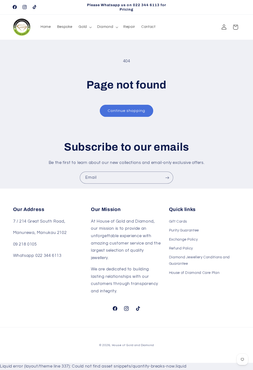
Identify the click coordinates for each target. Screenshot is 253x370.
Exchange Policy (183, 239)
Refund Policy (181, 248)
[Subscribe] (167, 178)
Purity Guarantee (184, 230)
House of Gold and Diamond (133, 345)
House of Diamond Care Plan (194, 273)
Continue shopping (127, 111)
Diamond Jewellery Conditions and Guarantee (199, 260)
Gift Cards (178, 221)
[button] (85, 27)
